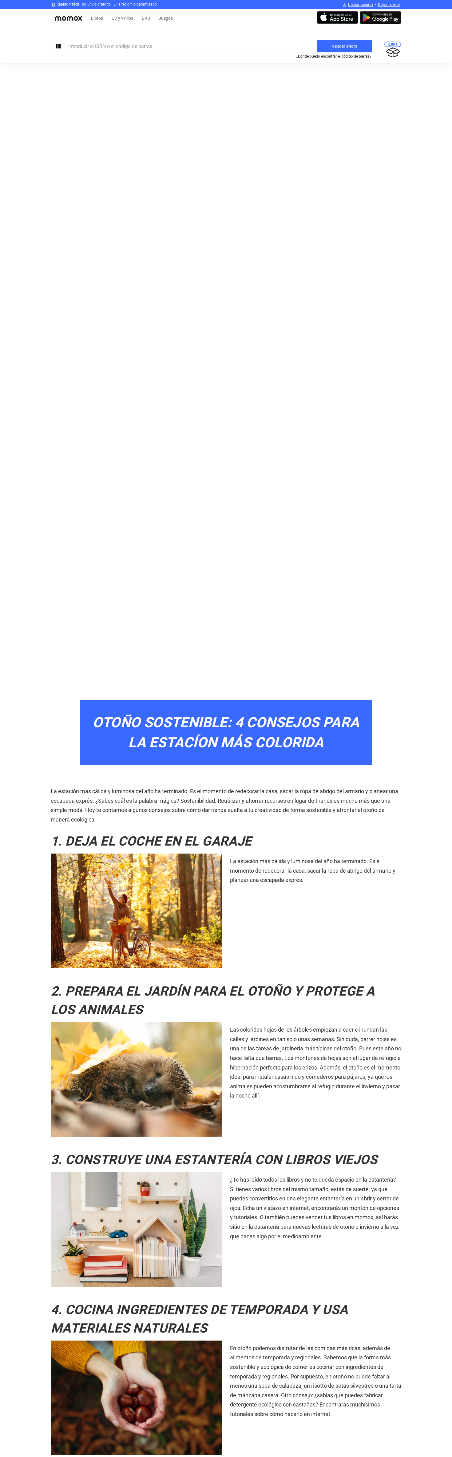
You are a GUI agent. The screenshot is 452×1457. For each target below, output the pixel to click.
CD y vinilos (122, 18)
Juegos (166, 18)
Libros (97, 18)
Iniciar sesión (360, 4)
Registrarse (389, 4)
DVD (146, 18)
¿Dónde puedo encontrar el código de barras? (333, 56)
